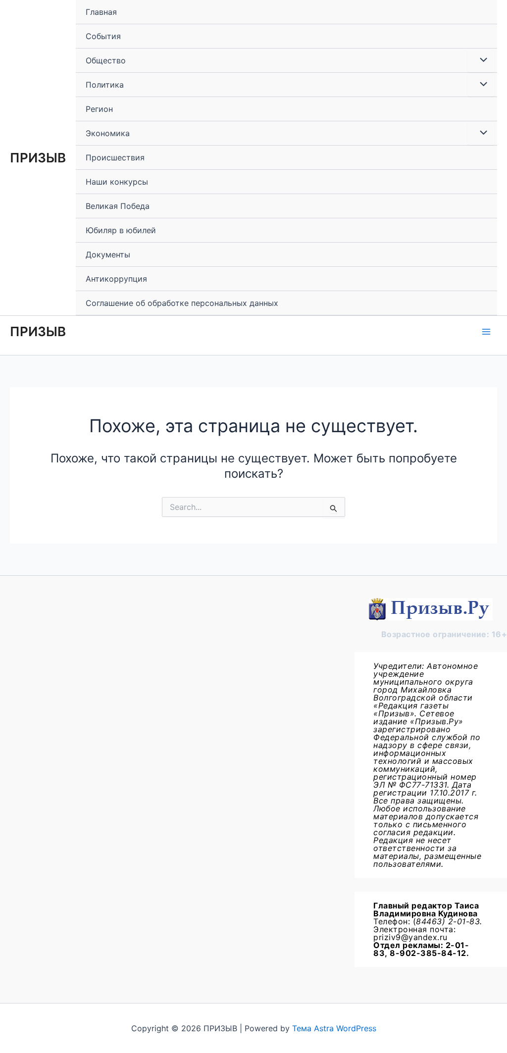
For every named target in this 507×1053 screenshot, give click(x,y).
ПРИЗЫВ (38, 157)
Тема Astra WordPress (334, 1028)
